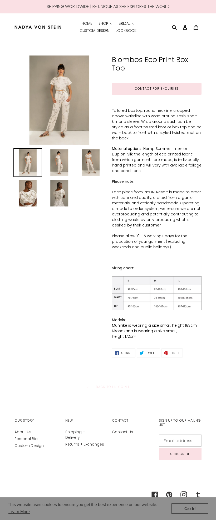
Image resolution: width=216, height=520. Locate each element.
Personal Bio (26, 438)
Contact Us (122, 432)
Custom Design (29, 445)
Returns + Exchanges (84, 444)
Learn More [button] (19, 511)
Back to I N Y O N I (112, 387)
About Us (22, 432)
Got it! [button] (190, 509)
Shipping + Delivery (75, 434)
